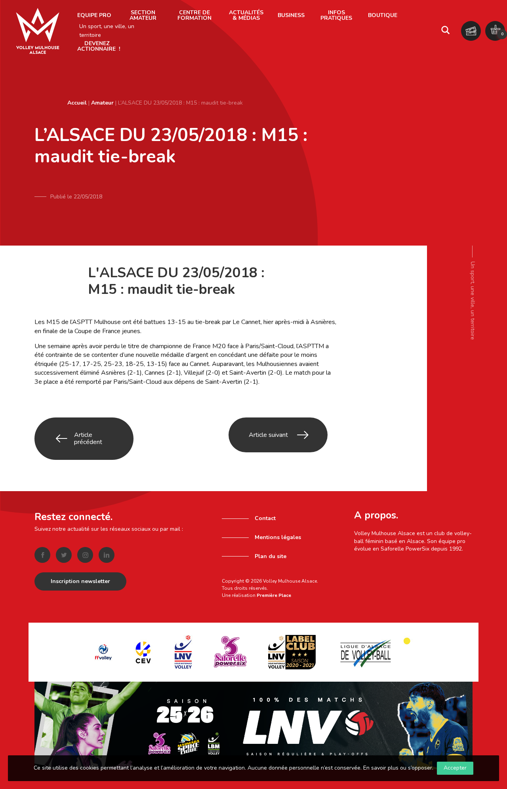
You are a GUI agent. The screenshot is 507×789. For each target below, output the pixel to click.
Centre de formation (194, 15)
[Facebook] (42, 555)
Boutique (382, 15)
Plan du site (270, 556)
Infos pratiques (336, 15)
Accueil (77, 103)
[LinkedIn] (106, 555)
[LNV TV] (253, 725)
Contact (265, 518)
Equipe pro (94, 15)
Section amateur (143, 15)
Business (291, 15)
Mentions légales (278, 537)
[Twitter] (64, 555)
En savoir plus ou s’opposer (397, 768)
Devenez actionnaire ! (98, 46)
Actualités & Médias (246, 15)
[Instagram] (85, 555)
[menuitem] (94, 15)
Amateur (102, 103)
